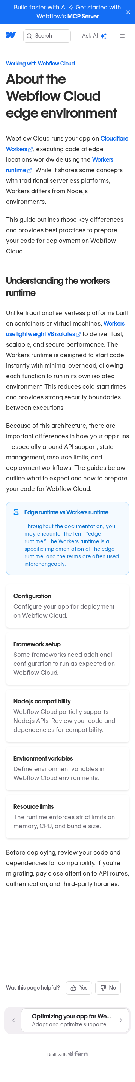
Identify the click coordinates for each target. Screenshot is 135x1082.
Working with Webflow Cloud (40, 64)
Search (43, 36)
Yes (83, 988)
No (112, 988)
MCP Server (83, 16)
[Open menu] (122, 36)
